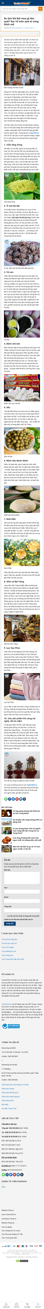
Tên (6, 888)
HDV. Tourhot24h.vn (27, 28)
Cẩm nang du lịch (8, 1100)
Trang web (7, 906)
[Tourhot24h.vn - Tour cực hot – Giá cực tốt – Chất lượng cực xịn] (22, 3)
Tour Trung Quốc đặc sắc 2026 (13, 959)
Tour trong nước (8, 955)
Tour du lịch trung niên (9, 939)
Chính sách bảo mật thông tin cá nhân (15, 1085)
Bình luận (7, 870)
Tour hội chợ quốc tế (9, 943)
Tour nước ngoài (8, 947)
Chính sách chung (8, 1089)
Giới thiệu (5, 1104)
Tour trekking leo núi (9, 951)
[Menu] (3, 2)
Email (6, 897)
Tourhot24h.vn (34, 133)
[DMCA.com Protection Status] (22, 1261)
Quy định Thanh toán (9, 1108)
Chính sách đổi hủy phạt (10, 1092)
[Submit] (40, 9)
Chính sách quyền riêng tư (11, 1096)
